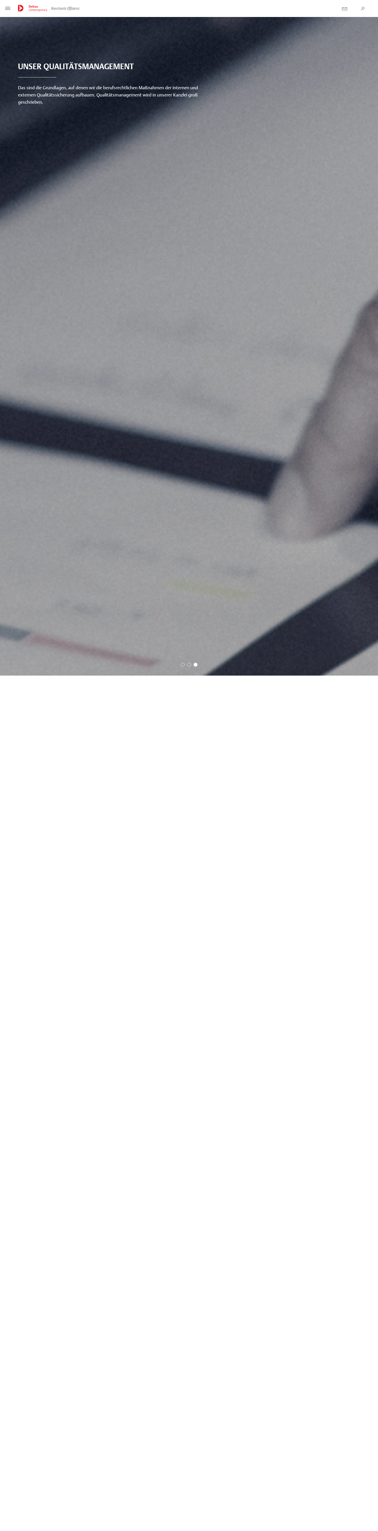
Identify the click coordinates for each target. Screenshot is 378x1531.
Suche (362, 8)
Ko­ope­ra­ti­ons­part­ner (148, 1507)
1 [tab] (183, 1521)
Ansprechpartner (326, 1507)
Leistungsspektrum (239, 1507)
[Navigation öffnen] (7, 9)
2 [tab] (189, 1521)
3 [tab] (195, 1521)
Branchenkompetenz (55, 1507)
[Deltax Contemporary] (32, 8)
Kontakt (344, 8)
